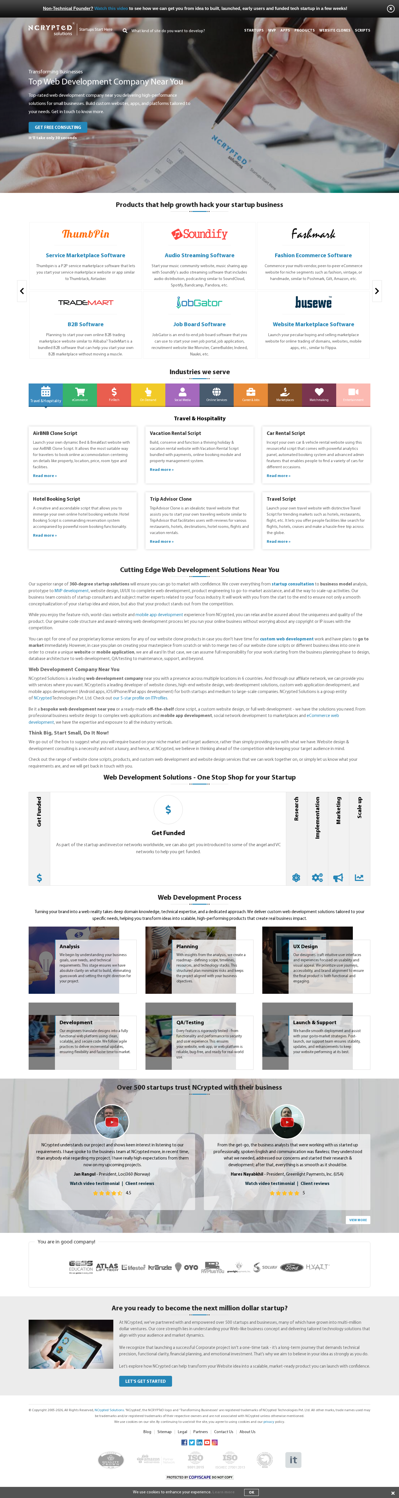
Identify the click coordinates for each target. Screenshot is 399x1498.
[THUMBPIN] (85, 228)
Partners (200, 1432)
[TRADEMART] (85, 297)
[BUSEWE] (313, 297)
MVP (272, 30)
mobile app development (159, 615)
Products (304, 30)
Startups (254, 30)
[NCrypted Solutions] (70, 25)
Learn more (223, 1492)
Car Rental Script (286, 433)
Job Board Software (200, 325)
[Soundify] (199, 228)
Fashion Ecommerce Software (313, 256)
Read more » (45, 476)
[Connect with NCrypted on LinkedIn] (199, 1442)
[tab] (39, 838)
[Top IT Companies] (293, 1455)
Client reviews (139, 1184)
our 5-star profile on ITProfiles (140, 698)
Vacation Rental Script (175, 433)
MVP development (72, 591)
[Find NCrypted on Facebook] (184, 1442)
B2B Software (86, 325)
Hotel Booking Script (56, 499)
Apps (285, 30)
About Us (248, 1432)
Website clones (335, 30)
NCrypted (43, 698)
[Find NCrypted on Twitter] (192, 1442)
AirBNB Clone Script (55, 433)
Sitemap (164, 1432)
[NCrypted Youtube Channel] (207, 1442)
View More (358, 1220)
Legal (182, 1432)
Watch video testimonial (94, 1184)
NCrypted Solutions (109, 1410)
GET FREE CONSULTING (58, 128)
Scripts (362, 30)
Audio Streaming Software (200, 256)
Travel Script (281, 499)
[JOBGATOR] (199, 297)
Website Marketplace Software (313, 325)
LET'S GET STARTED (145, 1382)
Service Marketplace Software (85, 256)
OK (251, 1492)
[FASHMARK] (313, 228)
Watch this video (111, 8)
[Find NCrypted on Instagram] (215, 1442)
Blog (147, 1432)
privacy (268, 1422)
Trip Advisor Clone (171, 499)
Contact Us (223, 1432)
